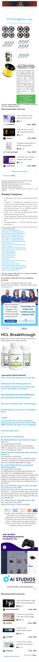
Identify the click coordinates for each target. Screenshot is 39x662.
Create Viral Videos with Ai (10, 431)
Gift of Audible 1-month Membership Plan (13, 240)
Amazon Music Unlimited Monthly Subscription (14, 267)
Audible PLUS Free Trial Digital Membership (14, 244)
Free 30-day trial (6, 287)
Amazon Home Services (8, 257)
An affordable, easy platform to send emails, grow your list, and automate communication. (18, 388)
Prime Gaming (5, 259)
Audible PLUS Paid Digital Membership (12, 235)
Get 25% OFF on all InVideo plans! (12, 437)
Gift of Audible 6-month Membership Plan (13, 238)
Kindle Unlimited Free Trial (9, 256)
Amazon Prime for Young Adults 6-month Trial (14, 249)
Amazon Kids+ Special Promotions (11, 264)
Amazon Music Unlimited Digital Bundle (12, 268)
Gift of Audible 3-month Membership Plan (13, 236)
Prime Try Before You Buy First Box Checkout (14, 265)
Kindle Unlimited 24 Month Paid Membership (14, 233)
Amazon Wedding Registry (9, 252)
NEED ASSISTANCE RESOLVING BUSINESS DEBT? (18, 395)
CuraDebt (4, 418)
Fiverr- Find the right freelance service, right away (18, 378)
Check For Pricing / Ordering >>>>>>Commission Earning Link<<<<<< (26, 99)
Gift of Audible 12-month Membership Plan (13, 232)
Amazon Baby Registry (8, 251)
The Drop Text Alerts (7, 246)
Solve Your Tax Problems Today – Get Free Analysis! (19, 404)
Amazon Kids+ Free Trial (8, 262)
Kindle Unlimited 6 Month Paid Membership (13, 248)
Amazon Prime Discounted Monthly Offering (13, 260)
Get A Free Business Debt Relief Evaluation (16, 398)
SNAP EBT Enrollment (8, 243)
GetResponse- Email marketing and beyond (16, 384)
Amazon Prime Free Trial (8, 254)
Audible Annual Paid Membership (11, 230)
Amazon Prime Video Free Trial (10, 270)
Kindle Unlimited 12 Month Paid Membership (14, 241)
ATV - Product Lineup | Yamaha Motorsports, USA (18, 500)
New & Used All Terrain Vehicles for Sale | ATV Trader (19, 486)
